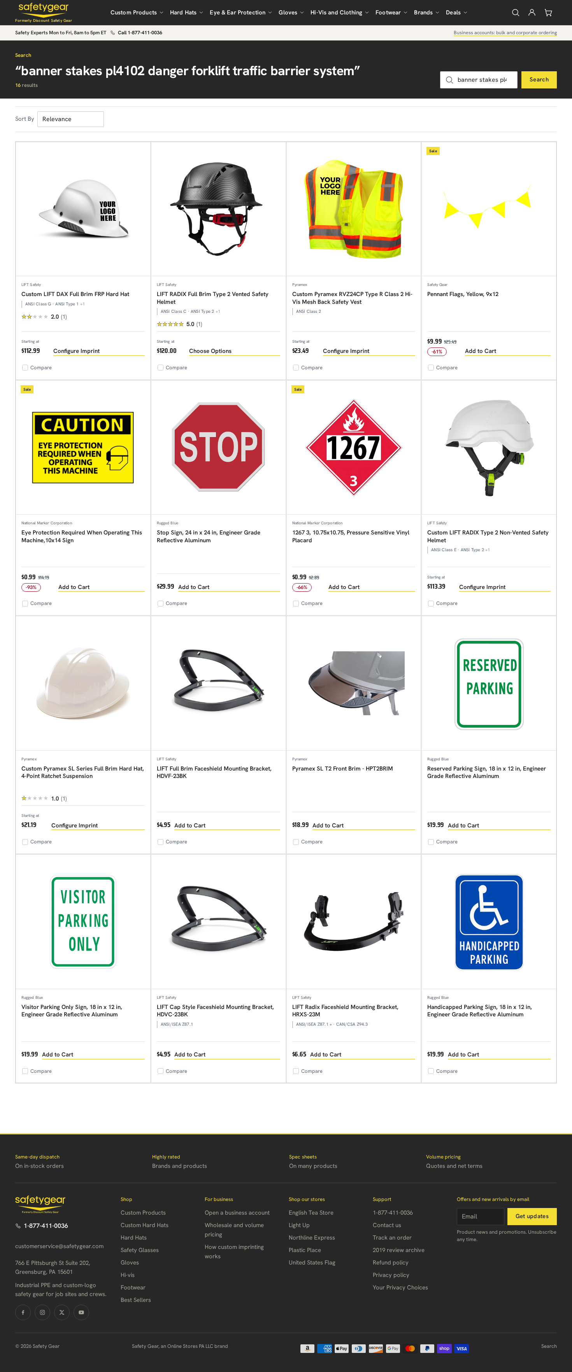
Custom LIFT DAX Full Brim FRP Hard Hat (75, 294)
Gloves (288, 12)
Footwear (388, 12)
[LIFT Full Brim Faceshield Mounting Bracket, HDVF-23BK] (218, 683)
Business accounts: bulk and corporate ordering (505, 32)
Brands (423, 12)
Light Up (299, 1225)
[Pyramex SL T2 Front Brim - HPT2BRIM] (354, 683)
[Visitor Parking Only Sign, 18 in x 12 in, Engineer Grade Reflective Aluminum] (83, 922)
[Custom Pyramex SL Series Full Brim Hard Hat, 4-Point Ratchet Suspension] (83, 683)
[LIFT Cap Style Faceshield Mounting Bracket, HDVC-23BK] (218, 922)
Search (539, 79)
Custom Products (134, 12)
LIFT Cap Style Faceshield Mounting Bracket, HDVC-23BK (215, 1011)
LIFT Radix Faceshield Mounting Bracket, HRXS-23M (345, 1011)
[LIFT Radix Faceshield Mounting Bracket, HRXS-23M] (354, 922)
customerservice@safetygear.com (59, 1246)
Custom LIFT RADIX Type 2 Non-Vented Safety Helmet (488, 536)
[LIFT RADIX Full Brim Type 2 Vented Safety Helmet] (218, 209)
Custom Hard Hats (144, 1225)
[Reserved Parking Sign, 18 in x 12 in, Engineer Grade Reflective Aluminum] (489, 683)
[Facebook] (23, 1312)
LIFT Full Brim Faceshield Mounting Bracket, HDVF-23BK (214, 772)
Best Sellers (136, 1300)
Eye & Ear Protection (237, 12)
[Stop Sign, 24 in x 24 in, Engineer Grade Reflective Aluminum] (218, 448)
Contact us (387, 1225)
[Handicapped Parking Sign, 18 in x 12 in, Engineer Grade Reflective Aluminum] (489, 922)
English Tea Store (311, 1213)
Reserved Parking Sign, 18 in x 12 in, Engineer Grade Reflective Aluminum (486, 772)
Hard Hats (183, 12)
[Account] (532, 12)
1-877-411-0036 (46, 1226)
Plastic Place (305, 1250)
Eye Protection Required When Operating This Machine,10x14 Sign (81, 536)
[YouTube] (81, 1312)
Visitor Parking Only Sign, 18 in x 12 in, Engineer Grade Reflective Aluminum (71, 1011)
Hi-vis (128, 1275)
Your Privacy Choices (400, 1287)
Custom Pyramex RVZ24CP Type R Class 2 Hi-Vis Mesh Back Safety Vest (352, 298)
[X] (62, 1312)
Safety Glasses (140, 1250)
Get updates (532, 1216)
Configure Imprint (76, 351)
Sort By (24, 119)
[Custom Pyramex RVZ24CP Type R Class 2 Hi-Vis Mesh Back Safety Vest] (354, 209)
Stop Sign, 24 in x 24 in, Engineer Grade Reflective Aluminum (208, 536)
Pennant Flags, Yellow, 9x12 (462, 294)
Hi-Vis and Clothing (336, 12)
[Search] (515, 12)
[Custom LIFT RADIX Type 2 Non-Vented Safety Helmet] (489, 448)
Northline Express (312, 1238)
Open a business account (237, 1213)
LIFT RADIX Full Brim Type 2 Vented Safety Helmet (212, 298)
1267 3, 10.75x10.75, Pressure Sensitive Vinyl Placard (350, 536)
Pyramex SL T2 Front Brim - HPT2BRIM (342, 768)
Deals (453, 12)
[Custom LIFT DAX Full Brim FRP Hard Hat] (83, 209)
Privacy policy (391, 1275)
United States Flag (312, 1262)
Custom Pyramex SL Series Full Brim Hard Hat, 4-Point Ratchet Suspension (82, 772)
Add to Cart (480, 351)
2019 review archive (399, 1250)
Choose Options (210, 351)
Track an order (392, 1238)
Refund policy (391, 1262)
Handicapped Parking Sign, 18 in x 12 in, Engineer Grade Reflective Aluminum (479, 1011)
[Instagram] (42, 1312)
